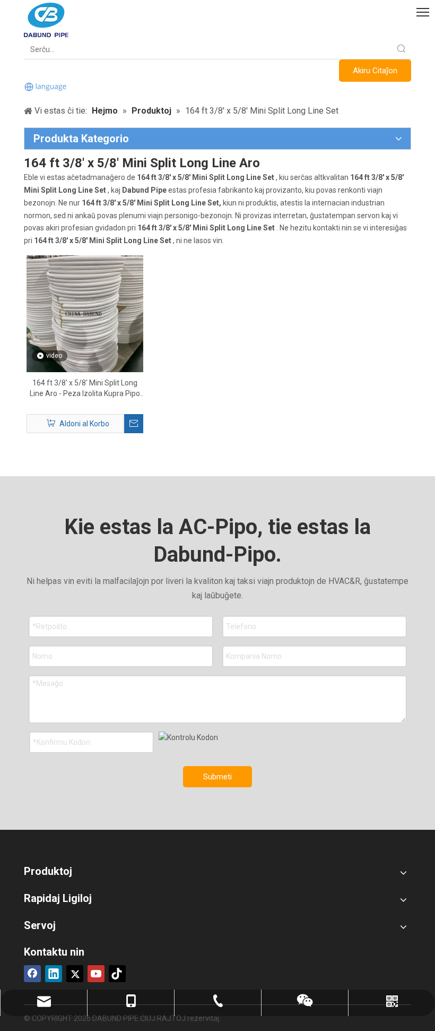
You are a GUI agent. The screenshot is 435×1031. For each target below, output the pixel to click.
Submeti (217, 776)
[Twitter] (74, 973)
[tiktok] (117, 973)
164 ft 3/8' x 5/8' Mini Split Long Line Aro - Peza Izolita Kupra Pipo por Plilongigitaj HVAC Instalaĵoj (85, 389)
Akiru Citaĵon (375, 70)
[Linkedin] (53, 973)
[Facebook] (32, 973)
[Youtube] (96, 973)
